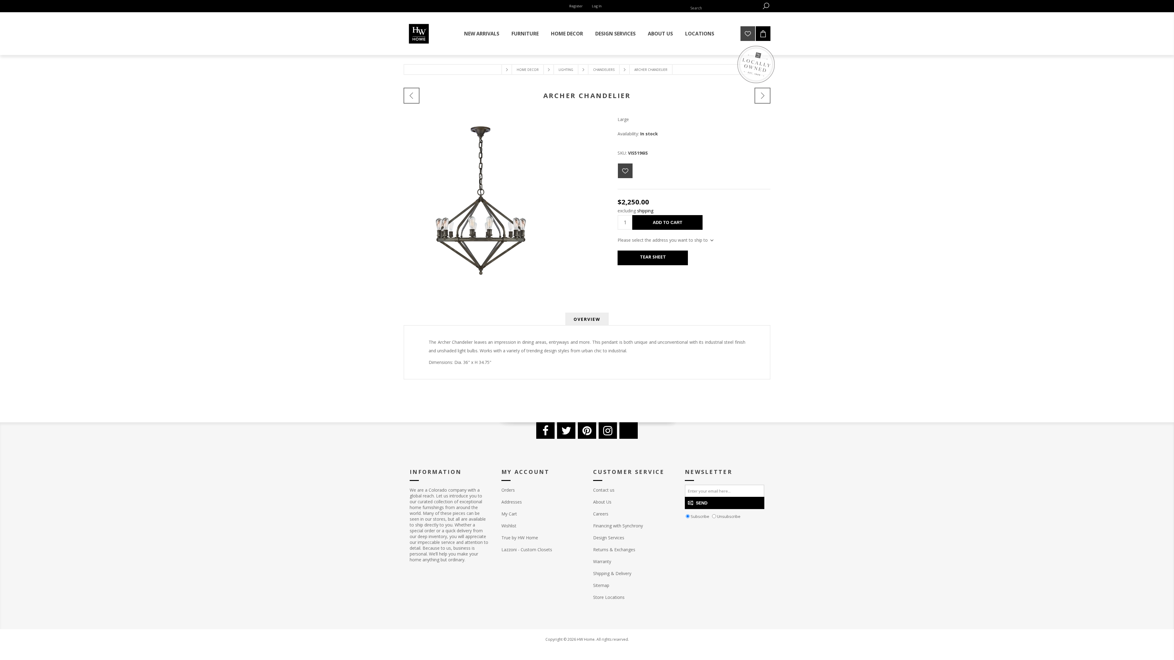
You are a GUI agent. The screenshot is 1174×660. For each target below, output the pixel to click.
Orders (508, 490)
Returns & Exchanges (614, 549)
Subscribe (700, 516)
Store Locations (609, 597)
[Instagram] (608, 430)
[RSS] (628, 430)
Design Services (608, 538)
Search (765, 6)
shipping (645, 211)
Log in (597, 6)
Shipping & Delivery (612, 573)
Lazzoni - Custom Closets (526, 549)
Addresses (511, 502)
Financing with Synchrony (618, 526)
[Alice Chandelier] (411, 96)
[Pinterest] (587, 430)
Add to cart (667, 222)
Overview (587, 319)
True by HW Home (519, 538)
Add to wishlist (625, 170)
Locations (699, 33)
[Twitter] (566, 430)
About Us (602, 502)
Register (576, 6)
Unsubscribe (728, 516)
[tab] (587, 319)
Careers (600, 514)
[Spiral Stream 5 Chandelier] (762, 96)
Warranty (602, 561)
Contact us (604, 490)
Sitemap (601, 585)
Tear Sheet (653, 257)
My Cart (509, 514)
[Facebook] (545, 430)
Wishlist (508, 526)
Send (701, 503)
